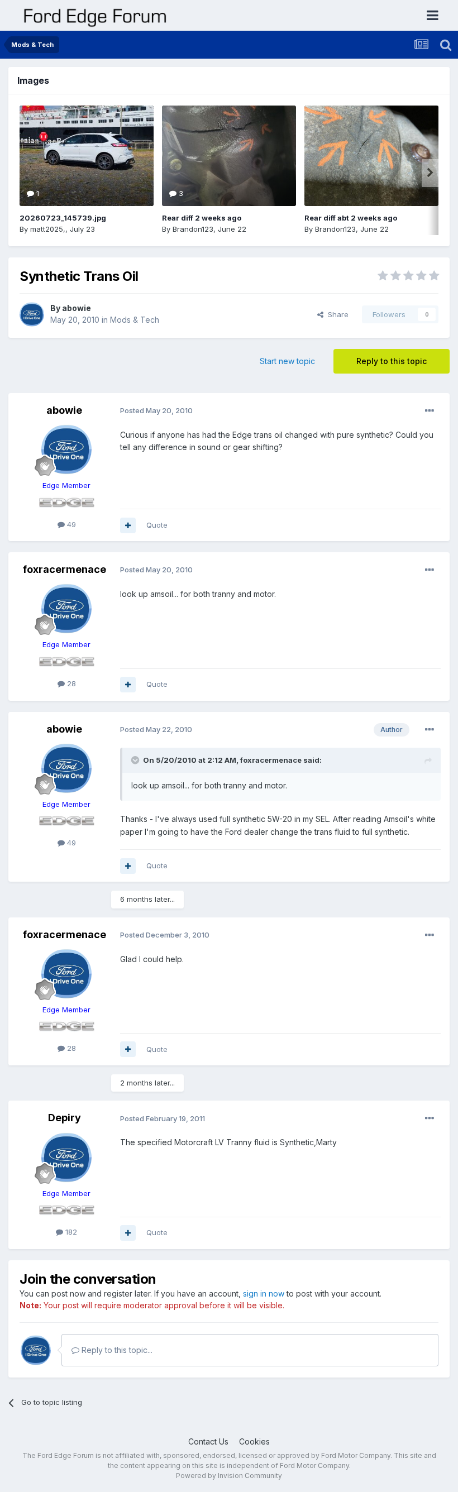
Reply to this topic (391, 361)
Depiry (64, 1117)
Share (336, 314)
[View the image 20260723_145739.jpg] (87, 156)
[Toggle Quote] (136, 759)
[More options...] (429, 411)
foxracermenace (64, 569)
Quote (157, 524)
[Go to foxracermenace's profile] (66, 609)
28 (70, 683)
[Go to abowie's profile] (32, 314)
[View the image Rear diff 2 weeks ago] (229, 156)
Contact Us (208, 1441)
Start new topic (287, 361)
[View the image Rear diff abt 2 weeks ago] (371, 156)
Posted (156, 410)
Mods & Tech (134, 319)
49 (70, 524)
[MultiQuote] (128, 525)
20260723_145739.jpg (63, 217)
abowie (76, 308)
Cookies (254, 1441)
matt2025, (47, 228)
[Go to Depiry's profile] (66, 1157)
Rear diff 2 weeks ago (201, 217)
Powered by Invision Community (229, 1475)
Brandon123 (193, 228)
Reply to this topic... (115, 1350)
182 (70, 1231)
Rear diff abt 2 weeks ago (350, 217)
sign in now (263, 1293)
